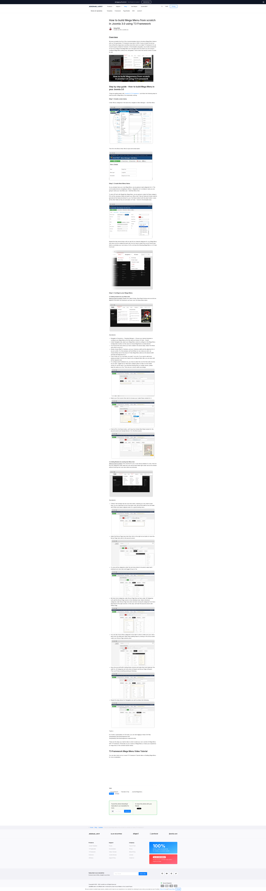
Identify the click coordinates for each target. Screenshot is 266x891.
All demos (91, 857)
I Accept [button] (178, 889)
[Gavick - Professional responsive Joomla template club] (116, 833)
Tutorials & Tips (125, 791)
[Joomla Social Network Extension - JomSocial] (154, 833)
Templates (109, 11)
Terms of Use (163, 889)
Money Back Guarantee (161, 847)
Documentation (112, 848)
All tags (117, 793)
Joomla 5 (139, 11)
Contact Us (131, 857)
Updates (100, 827)
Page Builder (126, 11)
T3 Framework (114, 791)
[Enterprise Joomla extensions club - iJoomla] (173, 833)
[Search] (162, 6)
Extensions (91, 854)
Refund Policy (132, 851)
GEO (133, 11)
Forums (110, 845)
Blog (96, 827)
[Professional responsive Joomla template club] (135, 833)
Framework (118, 11)
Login (166, 6)
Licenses (131, 854)
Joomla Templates (93, 845)
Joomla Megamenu (137, 791)
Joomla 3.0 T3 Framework (132, 93)
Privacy (131, 848)
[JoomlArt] (96, 6)
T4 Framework (92, 851)
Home (91, 827)
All (111, 793)
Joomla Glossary (113, 854)
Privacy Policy (171, 889)
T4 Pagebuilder (92, 848)
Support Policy (112, 857)
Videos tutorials (112, 851)
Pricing (173, 6)
